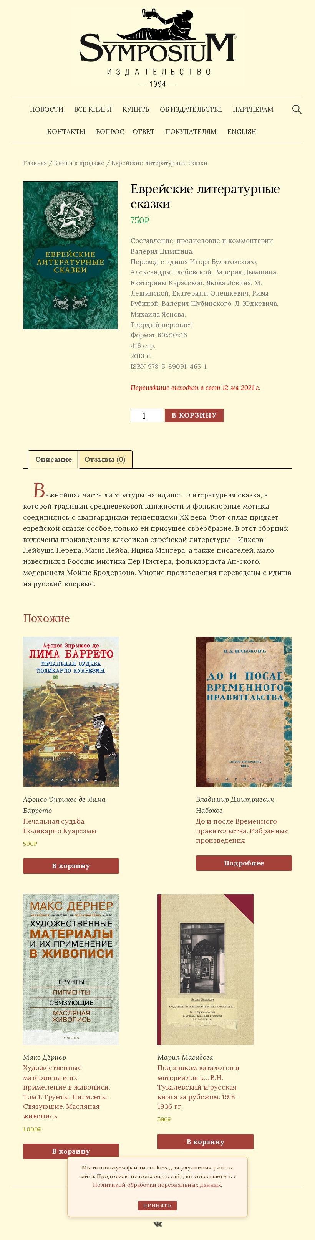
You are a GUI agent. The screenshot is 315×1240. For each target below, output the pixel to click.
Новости (46, 109)
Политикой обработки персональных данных (157, 1184)
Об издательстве (191, 109)
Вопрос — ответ (125, 131)
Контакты (66, 131)
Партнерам (253, 109)
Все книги (93, 109)
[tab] (53, 459)
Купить (136, 109)
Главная (35, 163)
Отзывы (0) (105, 459)
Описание (53, 459)
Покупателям (191, 131)
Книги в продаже (79, 163)
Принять (157, 1205)
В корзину (194, 415)
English (241, 131)
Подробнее (244, 863)
